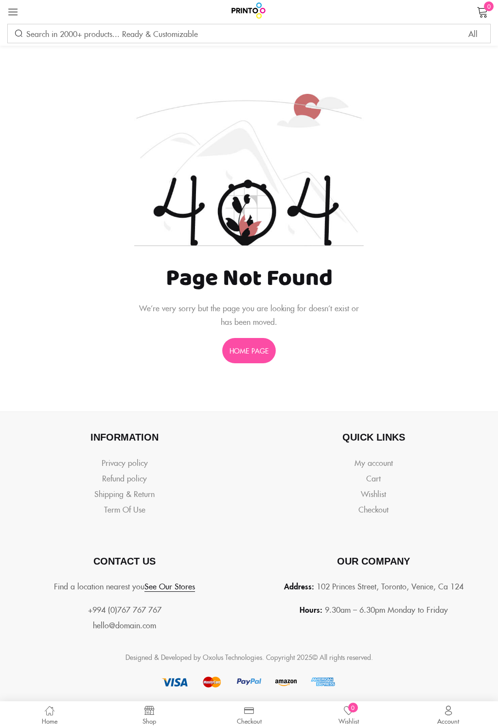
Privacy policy (125, 462)
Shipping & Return (124, 493)
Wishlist (373, 493)
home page (249, 350)
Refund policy (124, 478)
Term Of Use (124, 509)
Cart (373, 478)
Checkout (373, 509)
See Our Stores (169, 586)
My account (374, 462)
